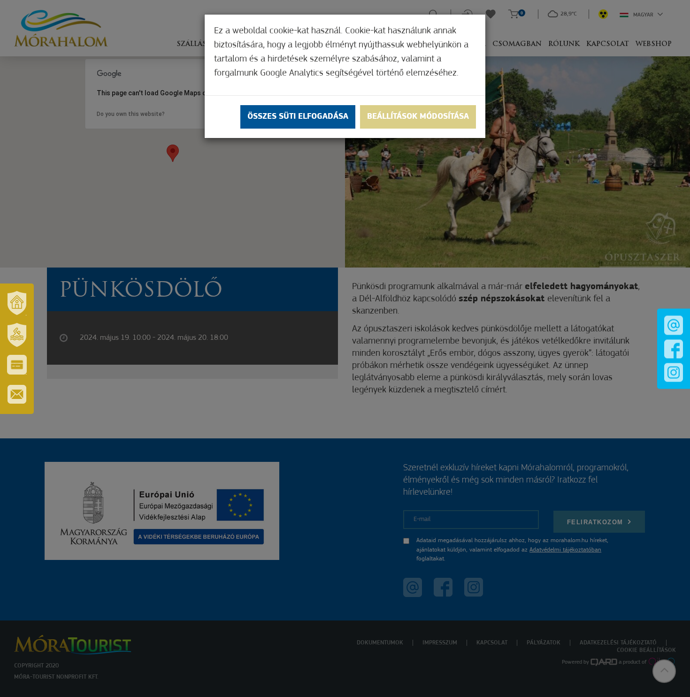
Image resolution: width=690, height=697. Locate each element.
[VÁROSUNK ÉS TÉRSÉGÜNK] (17, 303)
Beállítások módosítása (418, 117)
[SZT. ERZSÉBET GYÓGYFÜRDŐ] (17, 335)
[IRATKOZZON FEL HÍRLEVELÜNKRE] (17, 394)
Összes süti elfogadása (297, 117)
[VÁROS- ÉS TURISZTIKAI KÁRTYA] (17, 365)
